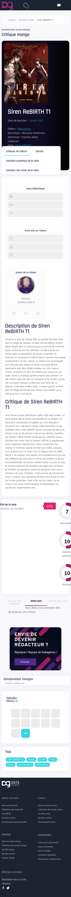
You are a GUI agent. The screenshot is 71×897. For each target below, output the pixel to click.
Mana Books (24, 129)
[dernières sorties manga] (26, 5)
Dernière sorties (8, 854)
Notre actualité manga (11, 841)
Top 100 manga (8, 850)
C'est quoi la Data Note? (48, 843)
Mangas (6, 834)
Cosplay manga (8, 858)
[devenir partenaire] (35, 649)
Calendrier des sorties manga (14, 846)
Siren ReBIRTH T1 (15, 759)
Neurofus (26, 298)
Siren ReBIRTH (23, 145)
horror (52, 759)
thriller (42, 759)
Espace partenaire (45, 847)
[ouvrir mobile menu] (59, 5)
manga (31, 759)
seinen (10, 764)
